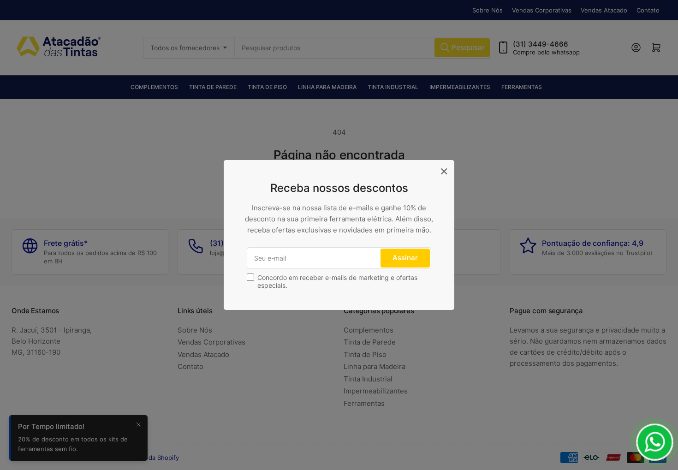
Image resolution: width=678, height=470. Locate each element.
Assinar (405, 257)
